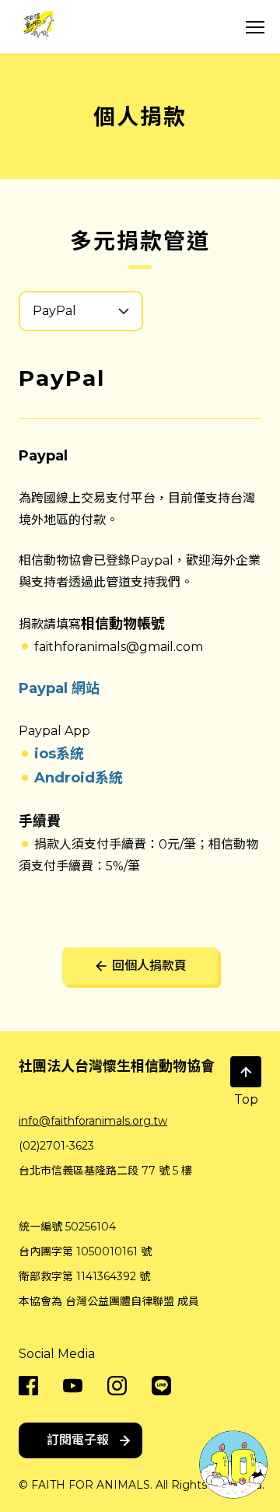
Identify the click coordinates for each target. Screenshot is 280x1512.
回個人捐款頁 (149, 965)
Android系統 (78, 777)
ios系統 (59, 753)
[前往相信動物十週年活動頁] (233, 1464)
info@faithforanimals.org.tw (93, 1121)
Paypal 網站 (59, 688)
